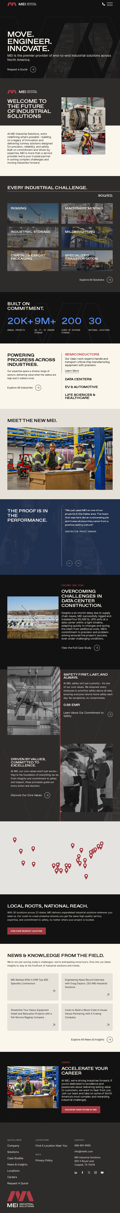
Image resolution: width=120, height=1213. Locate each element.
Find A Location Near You (51, 1145)
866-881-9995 (82, 1145)
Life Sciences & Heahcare (80, 396)
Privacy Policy (44, 1160)
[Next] (78, 563)
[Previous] (69, 563)
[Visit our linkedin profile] (75, 1172)
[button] (53, 866)
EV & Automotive (81, 387)
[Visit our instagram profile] (95, 1172)
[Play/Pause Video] (60, 458)
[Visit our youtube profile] (102, 1172)
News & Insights (17, 1164)
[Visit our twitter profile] (89, 1172)
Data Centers (78, 379)
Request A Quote (17, 1183)
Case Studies (15, 1158)
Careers (12, 1177)
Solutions (13, 1151)
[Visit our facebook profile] (82, 1172)
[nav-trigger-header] (110, 4)
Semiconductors (82, 354)
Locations (13, 1170)
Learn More (72, 370)
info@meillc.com (83, 1151)
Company (13, 1145)
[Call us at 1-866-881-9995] (103, 4)
